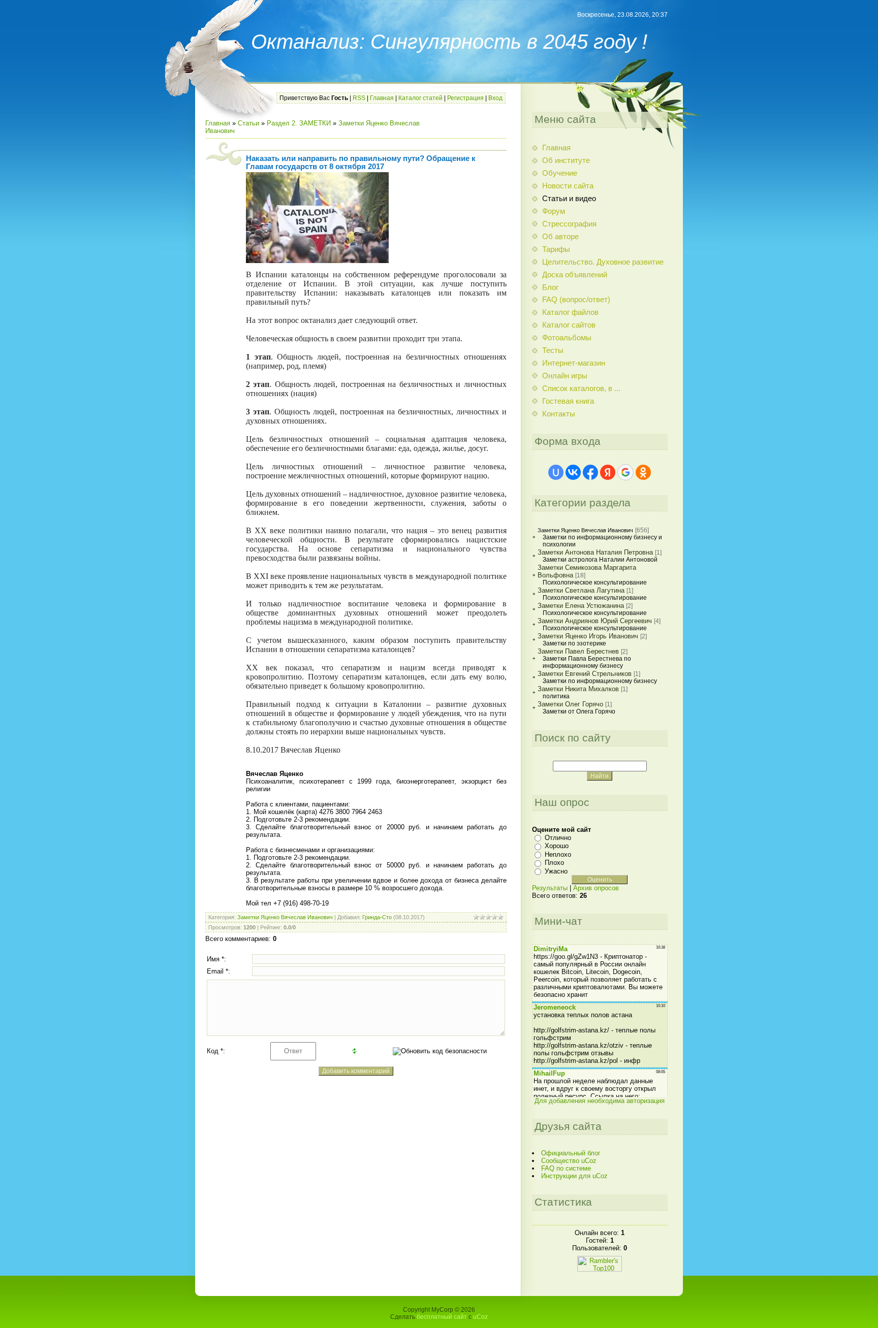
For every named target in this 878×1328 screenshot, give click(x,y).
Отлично (558, 837)
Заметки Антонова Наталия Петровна (595, 552)
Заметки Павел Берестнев (578, 651)
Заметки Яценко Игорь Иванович (588, 636)
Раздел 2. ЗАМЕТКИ (299, 123)
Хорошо (557, 846)
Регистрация (465, 98)
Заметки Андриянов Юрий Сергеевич (595, 621)
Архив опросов (596, 888)
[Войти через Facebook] (590, 472)
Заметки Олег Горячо (570, 704)
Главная (382, 98)
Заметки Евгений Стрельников (585, 673)
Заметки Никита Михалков (578, 689)
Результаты (550, 888)
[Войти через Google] (625, 472)
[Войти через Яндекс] (607, 472)
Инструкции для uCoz (574, 1176)
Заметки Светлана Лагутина (581, 590)
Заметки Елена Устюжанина (581, 605)
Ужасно (556, 871)
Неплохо (558, 854)
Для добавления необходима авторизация (600, 1101)
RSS (359, 98)
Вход (495, 98)
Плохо (554, 862)
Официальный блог (571, 1153)
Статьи (248, 123)
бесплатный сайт (442, 1316)
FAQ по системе (566, 1168)
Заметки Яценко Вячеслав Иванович (285, 917)
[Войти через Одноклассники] (643, 472)
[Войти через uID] (555, 472)
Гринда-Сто (377, 917)
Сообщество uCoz (569, 1160)
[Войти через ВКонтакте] (573, 472)
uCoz (480, 1316)
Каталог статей (420, 98)
